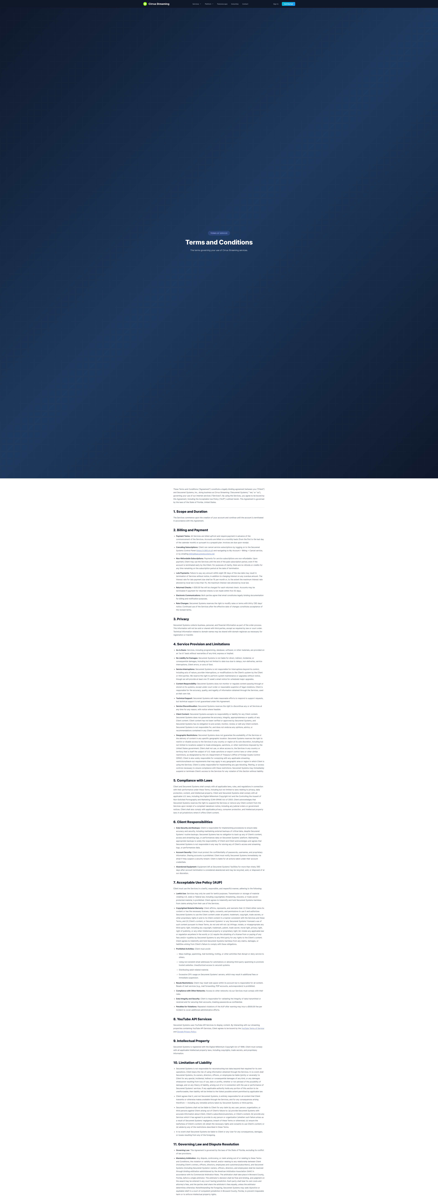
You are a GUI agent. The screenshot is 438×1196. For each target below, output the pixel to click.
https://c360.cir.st (204, 550)
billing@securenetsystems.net (202, 554)
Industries (235, 4)
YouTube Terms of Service (252, 1028)
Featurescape (222, 4)
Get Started (288, 4)
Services (196, 4)
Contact (245, 4)
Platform (208, 4)
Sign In (275, 4)
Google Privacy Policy (186, 1031)
